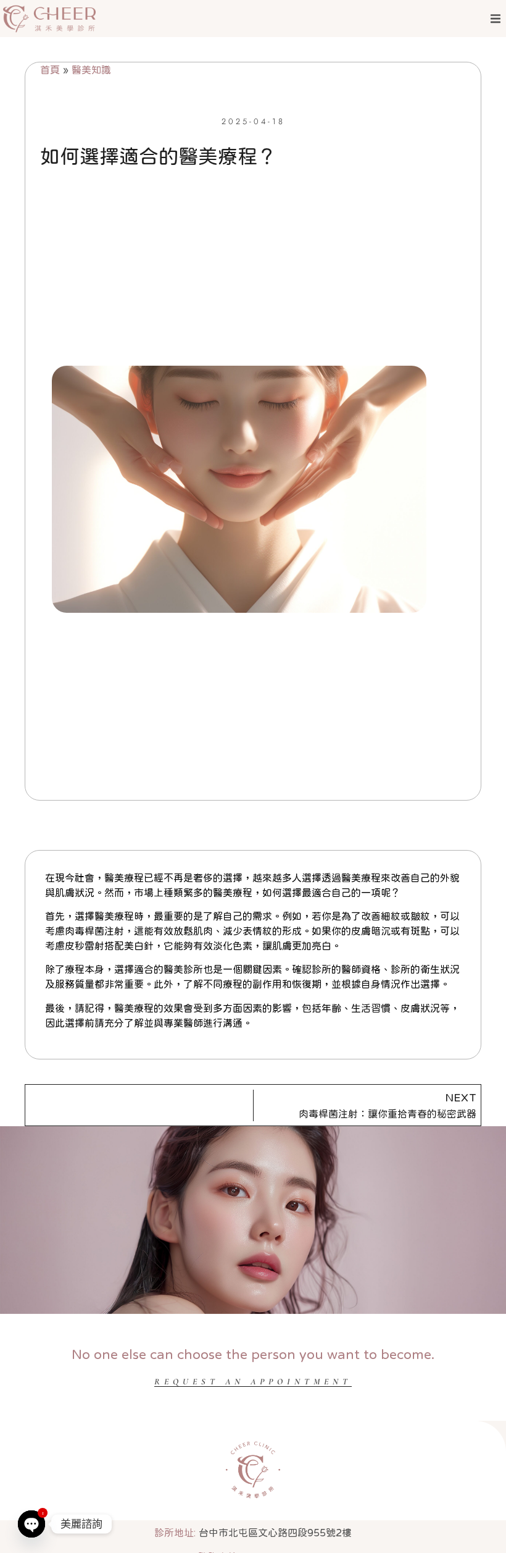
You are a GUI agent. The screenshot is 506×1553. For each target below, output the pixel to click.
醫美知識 (91, 69)
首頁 (50, 69)
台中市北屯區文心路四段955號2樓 (253, 1532)
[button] (495, 19)
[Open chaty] (31, 1524)
